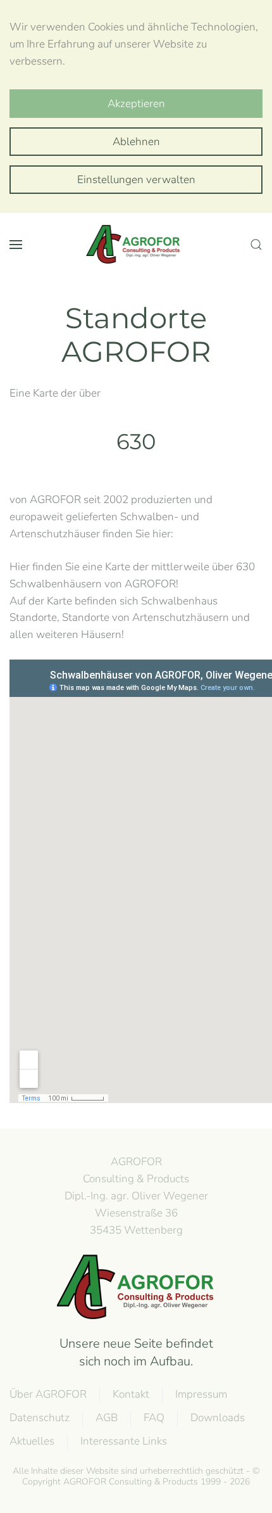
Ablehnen (136, 141)
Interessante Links (123, 1441)
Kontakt (131, 1394)
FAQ (154, 1417)
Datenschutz (39, 1417)
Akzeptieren (136, 103)
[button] (15, 244)
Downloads (217, 1417)
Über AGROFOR (48, 1394)
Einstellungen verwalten (136, 179)
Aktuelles (31, 1441)
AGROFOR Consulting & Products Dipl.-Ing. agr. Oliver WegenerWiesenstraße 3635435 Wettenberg (136, 1195)
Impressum (201, 1394)
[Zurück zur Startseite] (136, 244)
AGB (107, 1417)
